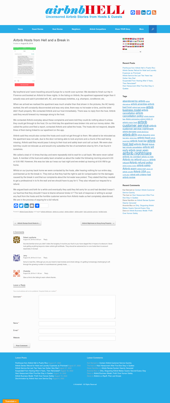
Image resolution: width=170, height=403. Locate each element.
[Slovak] (128, 46)
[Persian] (138, 44)
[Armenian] (126, 39)
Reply (45, 239)
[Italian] (143, 41)
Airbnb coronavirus (133, 119)
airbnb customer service (136, 123)
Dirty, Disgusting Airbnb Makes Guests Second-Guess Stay (138, 206)
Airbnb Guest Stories (26, 211)
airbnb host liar (138, 140)
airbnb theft (141, 168)
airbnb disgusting (143, 134)
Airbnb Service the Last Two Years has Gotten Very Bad (36, 368)
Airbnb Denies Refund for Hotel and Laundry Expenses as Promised (139, 71)
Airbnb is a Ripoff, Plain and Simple (107, 376)
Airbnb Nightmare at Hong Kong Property (98, 223)
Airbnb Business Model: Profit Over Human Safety (137, 211)
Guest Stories (37, 29)
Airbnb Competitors (98, 29)
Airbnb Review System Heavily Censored (117, 368)
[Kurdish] (128, 44)
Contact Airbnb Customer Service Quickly (115, 363)
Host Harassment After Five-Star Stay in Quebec (34, 373)
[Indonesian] (138, 41)
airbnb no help (147, 156)
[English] (143, 39)
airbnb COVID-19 (146, 119)
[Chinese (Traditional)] (131, 39)
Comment (17, 296)
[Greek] (131, 41)
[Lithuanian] (133, 44)
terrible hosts (103, 211)
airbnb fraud (143, 137)
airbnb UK (149, 169)
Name (16, 323)
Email (16, 330)
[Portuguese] (143, 44)
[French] (126, 41)
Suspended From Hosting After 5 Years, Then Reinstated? (37, 370)
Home (20, 29)
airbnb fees (133, 138)
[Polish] (140, 44)
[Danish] (138, 39)
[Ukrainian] (143, 46)
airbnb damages (130, 131)
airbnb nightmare (46, 211)
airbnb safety (79, 211)
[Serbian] (126, 46)
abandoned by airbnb (134, 101)
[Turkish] (140, 46)
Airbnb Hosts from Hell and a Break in (41, 39)
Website (16, 337)
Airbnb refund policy (141, 162)
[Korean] (126, 44)
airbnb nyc (145, 160)
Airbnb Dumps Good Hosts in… (27, 223)
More (141, 29)
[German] (128, 41)
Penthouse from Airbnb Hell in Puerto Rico (139, 67)
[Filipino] (124, 41)
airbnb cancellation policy (133, 114)
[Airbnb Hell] (85, 12)
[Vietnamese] (124, 49)
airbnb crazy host (130, 122)
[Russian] (124, 46)
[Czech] (136, 39)
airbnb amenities (139, 103)
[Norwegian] (136, 44)
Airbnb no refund (132, 159)
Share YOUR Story (122, 29)
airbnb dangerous (142, 132)
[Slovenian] (131, 46)
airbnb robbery (69, 211)
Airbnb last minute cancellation (138, 146)
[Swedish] (136, 46)
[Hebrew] (133, 41)
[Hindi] (136, 41)
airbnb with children (138, 174)
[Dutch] (140, 39)
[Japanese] (124, 44)
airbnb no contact (58, 211)
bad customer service (91, 211)
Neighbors (76, 29)
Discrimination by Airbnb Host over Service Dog (33, 378)
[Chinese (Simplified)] (128, 39)
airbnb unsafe (128, 171)
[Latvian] (131, 44)
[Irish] (140, 41)
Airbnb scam (130, 168)
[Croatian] (133, 39)
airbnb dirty (130, 134)
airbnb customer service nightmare (139, 127)
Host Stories (57, 29)
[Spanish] (133, 46)
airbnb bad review (139, 107)
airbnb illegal (141, 144)
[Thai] (138, 46)
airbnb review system (129, 166)
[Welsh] (126, 49)
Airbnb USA (139, 171)
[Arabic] (124, 39)
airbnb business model (138, 108)
